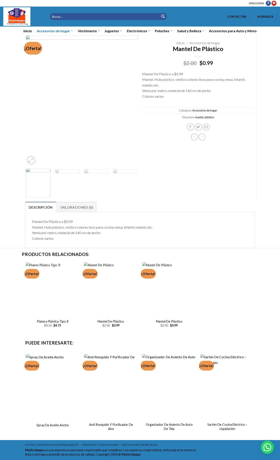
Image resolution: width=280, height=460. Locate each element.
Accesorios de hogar (53, 31)
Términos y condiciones (100, 444)
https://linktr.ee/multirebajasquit (52, 444)
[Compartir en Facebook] (190, 127)
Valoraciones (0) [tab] (76, 207)
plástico (209, 117)
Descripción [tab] (41, 207)
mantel (199, 117)
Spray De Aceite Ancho (53, 425)
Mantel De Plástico (111, 321)
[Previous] (33, 100)
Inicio (27, 31)
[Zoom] (31, 160)
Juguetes (111, 31)
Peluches (162, 31)
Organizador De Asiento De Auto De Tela (169, 427)
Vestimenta (87, 31)
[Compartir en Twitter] (198, 127)
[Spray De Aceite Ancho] (53, 386)
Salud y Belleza (189, 31)
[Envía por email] (206, 127)
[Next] (130, 100)
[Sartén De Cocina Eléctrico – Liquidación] (227, 386)
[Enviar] (162, 16)
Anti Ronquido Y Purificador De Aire (111, 427)
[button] (267, 447)
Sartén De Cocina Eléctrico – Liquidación (227, 427)
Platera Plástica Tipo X (52, 321)
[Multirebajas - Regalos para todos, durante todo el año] (23, 17)
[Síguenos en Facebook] (268, 3)
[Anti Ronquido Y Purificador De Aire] (111, 386)
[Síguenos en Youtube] (273, 3)
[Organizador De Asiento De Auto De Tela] (169, 386)
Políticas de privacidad (139, 444)
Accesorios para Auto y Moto (233, 31)
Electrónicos (137, 31)
